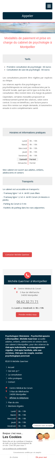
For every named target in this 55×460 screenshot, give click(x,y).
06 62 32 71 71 (27, 301)
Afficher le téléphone (19, 397)
